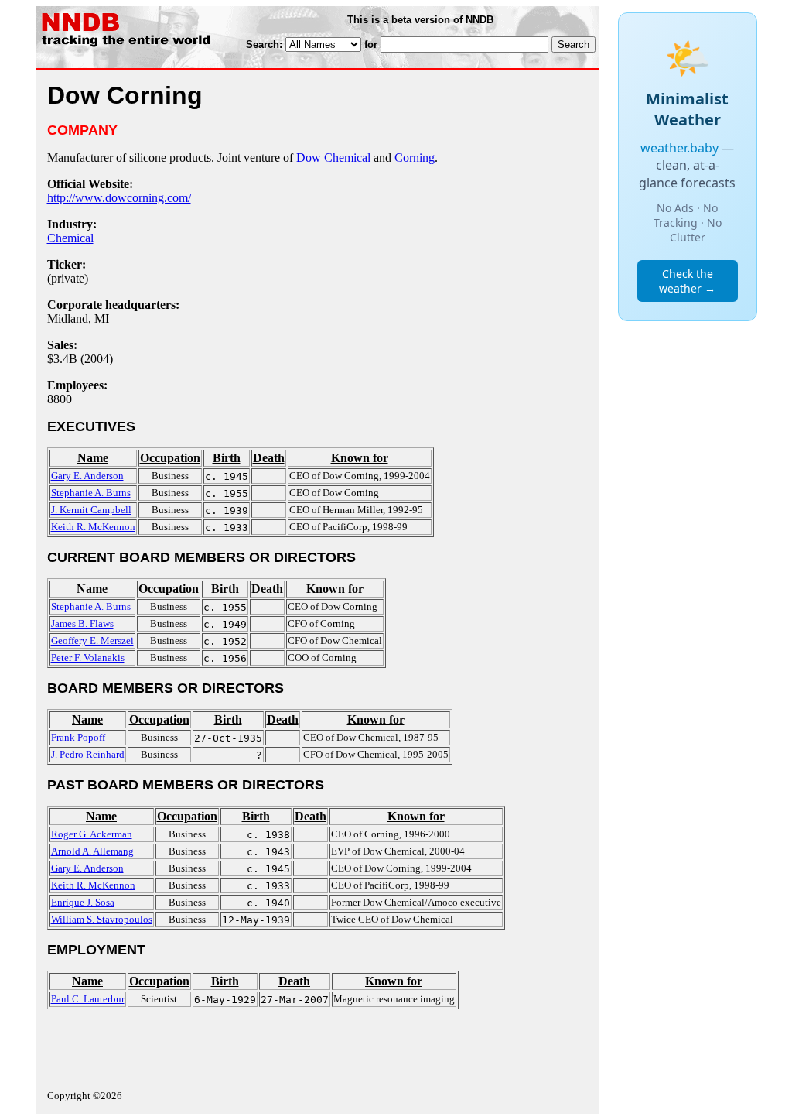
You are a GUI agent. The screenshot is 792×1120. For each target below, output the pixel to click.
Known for (359, 457)
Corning (414, 157)
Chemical (70, 238)
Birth (227, 457)
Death (269, 457)
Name (92, 457)
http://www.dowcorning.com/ (119, 197)
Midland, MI (78, 318)
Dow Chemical (333, 157)
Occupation (170, 457)
